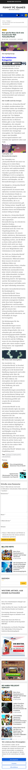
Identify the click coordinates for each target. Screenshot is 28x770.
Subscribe (26, 15)
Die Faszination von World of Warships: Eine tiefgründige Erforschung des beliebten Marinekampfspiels (7, 567)
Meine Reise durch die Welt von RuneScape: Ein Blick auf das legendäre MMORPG (13, 622)
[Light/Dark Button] (17, 15)
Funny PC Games (14, 7)
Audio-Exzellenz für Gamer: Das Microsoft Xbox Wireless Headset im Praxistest (14, 608)
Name (3, 514)
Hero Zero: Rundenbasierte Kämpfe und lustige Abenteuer (7, 555)
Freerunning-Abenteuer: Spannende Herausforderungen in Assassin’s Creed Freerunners (13, 614)
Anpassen (14, 763)
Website (3, 527)
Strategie (4, 29)
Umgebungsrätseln (16, 454)
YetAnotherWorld (6, 456)
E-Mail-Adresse (6, 521)
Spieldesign (8, 454)
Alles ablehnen (14, 767)
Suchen (5, 578)
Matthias (5, 39)
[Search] (22, 15)
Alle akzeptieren (14, 759)
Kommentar (5, 493)
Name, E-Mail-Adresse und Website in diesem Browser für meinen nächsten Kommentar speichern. (13, 535)
